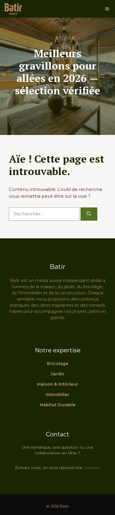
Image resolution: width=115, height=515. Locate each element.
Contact (92, 467)
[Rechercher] (88, 214)
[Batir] (13, 9)
